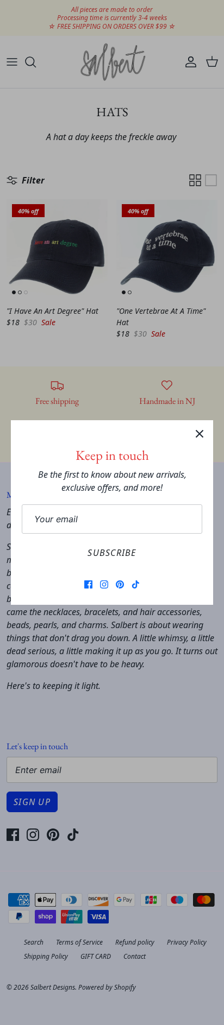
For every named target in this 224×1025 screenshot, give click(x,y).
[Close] (199, 434)
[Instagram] (104, 584)
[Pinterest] (120, 584)
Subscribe (112, 553)
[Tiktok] (136, 584)
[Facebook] (88, 584)
